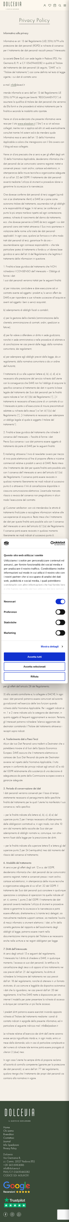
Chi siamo (8, 1130)
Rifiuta (34, 676)
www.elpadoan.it (26, 123)
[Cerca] (59, 5)
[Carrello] (54, 5)
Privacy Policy (10, 1148)
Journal (7, 1141)
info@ (13, 84)
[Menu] (64, 5)
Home (6, 1127)
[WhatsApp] (19, 1214)
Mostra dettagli (50, 646)
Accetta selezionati (34, 666)
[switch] (60, 612)
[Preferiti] (49, 5)
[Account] (44, 5)
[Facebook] (5, 1214)
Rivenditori (8, 1134)
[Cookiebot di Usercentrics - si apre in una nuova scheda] (50, 543)
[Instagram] (12, 1214)
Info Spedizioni (11, 1145)
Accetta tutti (34, 656)
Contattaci (8, 1138)
